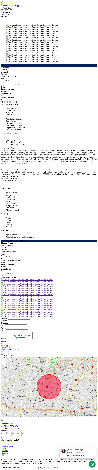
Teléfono (4, 323)
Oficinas (5, 451)
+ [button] (4, 359)
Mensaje (4, 339)
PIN (2, 326)
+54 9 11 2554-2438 (10, 426)
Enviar (3, 341)
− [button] (4, 363)
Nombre (4, 321)
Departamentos (7, 446)
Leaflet (76, 416)
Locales (5, 453)
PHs (3, 455)
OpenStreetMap (84, 416)
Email (3, 331)
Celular (3, 328)
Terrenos (5, 444)
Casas (4, 449)
